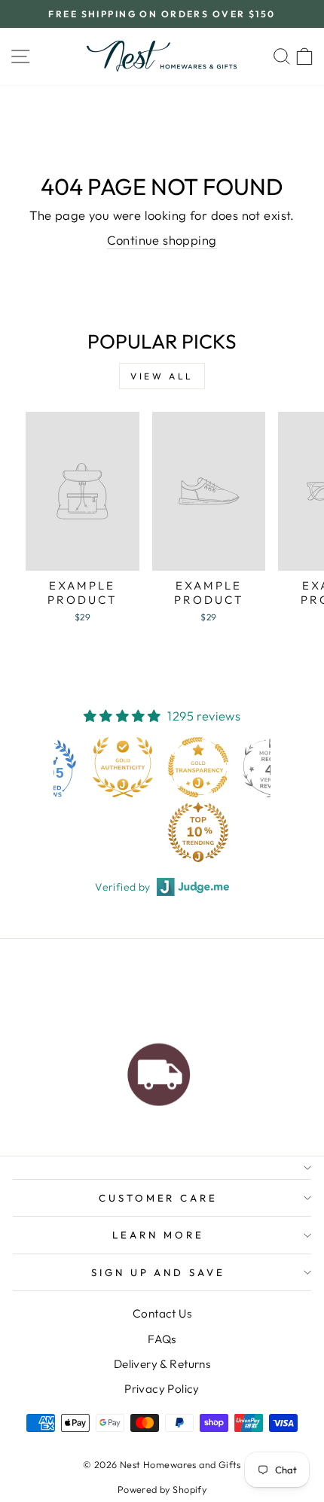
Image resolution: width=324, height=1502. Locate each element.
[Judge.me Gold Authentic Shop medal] (123, 767)
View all (162, 376)
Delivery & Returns (162, 1364)
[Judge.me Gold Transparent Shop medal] (198, 767)
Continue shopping (161, 240)
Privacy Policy (162, 1389)
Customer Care (159, 1198)
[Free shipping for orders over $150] (159, 1070)
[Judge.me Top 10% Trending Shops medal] (198, 832)
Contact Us (162, 1313)
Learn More (158, 1235)
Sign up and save (158, 1272)
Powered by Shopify (162, 1489)
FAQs (162, 1339)
